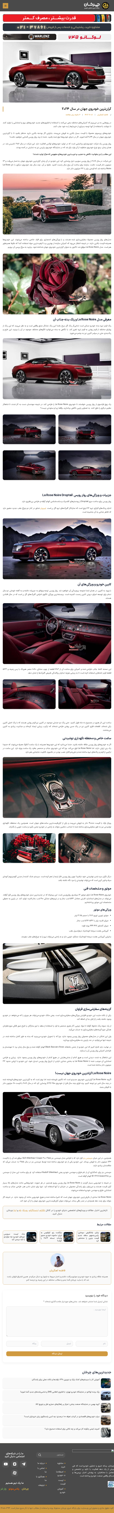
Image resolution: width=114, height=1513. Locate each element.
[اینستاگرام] (14, 1464)
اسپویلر (43, 508)
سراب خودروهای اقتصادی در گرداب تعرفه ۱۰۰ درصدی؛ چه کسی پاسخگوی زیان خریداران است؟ (62, 1416)
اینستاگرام (34, 1210)
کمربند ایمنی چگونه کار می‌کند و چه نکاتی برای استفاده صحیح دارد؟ (72, 1429)
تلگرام (42, 1210)
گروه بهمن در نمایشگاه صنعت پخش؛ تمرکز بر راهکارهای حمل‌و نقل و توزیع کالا (68, 1404)
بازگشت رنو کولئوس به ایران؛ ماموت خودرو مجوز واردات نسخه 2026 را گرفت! (51, 1236)
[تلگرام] (23, 1464)
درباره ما (41, 1463)
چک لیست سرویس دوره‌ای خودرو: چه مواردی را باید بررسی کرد (14, 1237)
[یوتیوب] (5, 1464)
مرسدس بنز (87, 1158)
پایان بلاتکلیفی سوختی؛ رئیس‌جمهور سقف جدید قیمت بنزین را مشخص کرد (88, 1236)
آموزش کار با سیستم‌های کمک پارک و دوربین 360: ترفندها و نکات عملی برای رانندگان (66, 1379)
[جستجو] (39, 1455)
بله (20, 1210)
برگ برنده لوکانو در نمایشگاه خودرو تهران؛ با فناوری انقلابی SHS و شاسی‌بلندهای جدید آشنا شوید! (60, 1392)
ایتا (15, 1210)
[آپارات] (14, 1473)
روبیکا (25, 1210)
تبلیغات (41, 1485)
